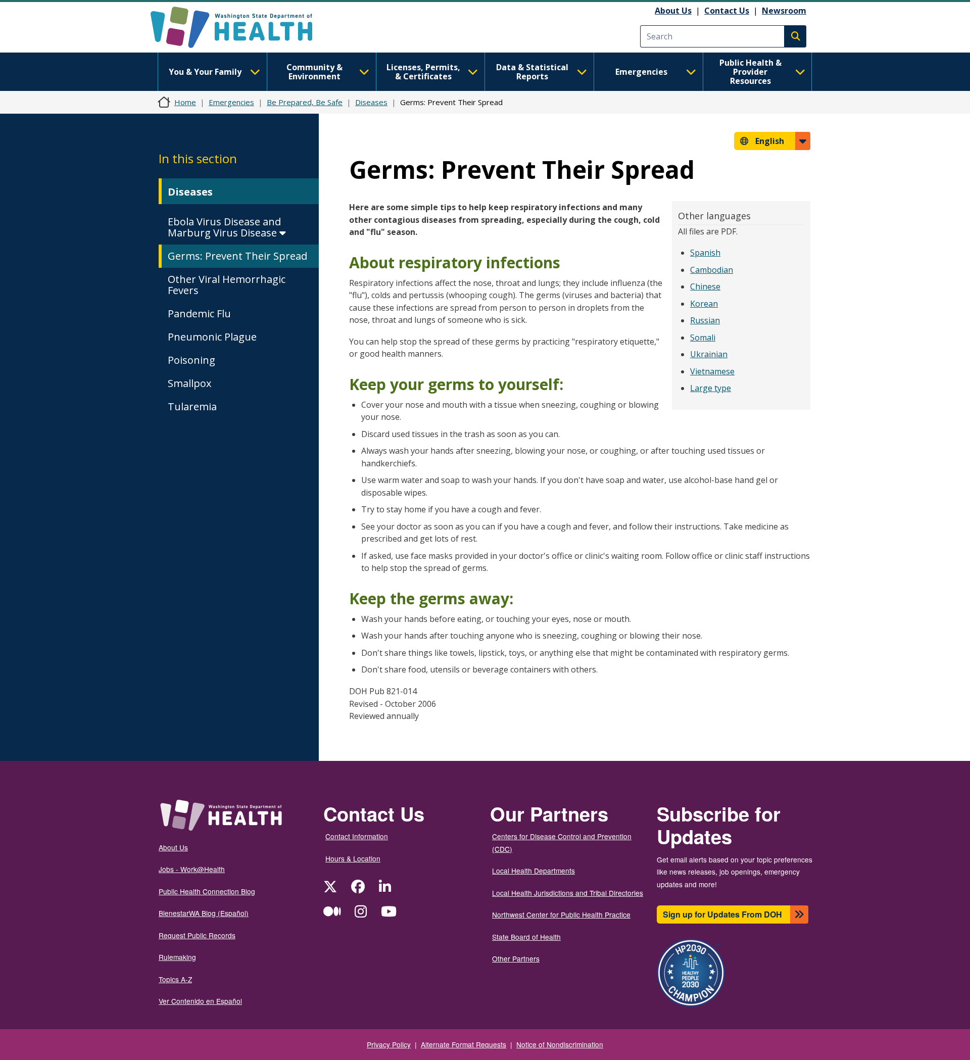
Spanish (705, 252)
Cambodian (711, 269)
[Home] (240, 27)
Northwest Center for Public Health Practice (561, 914)
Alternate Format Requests (463, 1044)
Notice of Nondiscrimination (559, 1044)
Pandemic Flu (199, 313)
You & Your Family (205, 71)
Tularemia (192, 406)
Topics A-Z (175, 979)
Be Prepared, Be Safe (305, 102)
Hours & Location (352, 858)
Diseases (371, 102)
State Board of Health (526, 937)
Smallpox (189, 383)
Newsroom (784, 10)
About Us (673, 10)
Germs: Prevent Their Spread (237, 256)
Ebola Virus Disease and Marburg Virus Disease (224, 227)
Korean (704, 303)
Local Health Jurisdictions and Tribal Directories (567, 893)
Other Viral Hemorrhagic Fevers (226, 284)
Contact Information (356, 836)
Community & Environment (314, 72)
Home (185, 102)
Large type (710, 388)
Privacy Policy (389, 1044)
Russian (705, 320)
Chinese (705, 286)
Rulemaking (177, 957)
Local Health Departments (533, 870)
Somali (702, 337)
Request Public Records (197, 935)
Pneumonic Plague (212, 337)
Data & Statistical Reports (532, 72)
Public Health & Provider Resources (750, 71)
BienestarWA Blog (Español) (204, 913)
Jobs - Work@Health (192, 869)
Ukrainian (709, 354)
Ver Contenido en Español (200, 1001)
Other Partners (516, 958)
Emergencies (641, 71)
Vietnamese (712, 371)
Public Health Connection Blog (207, 891)
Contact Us (726, 10)
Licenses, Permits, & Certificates (423, 72)
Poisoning (191, 360)
